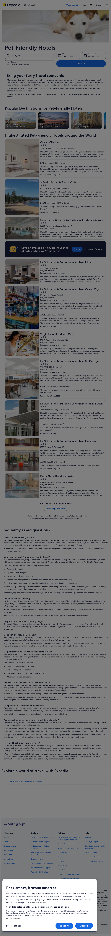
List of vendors (13, 918)
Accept (84, 926)
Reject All (64, 926)
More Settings (13, 926)
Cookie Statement (37, 902)
